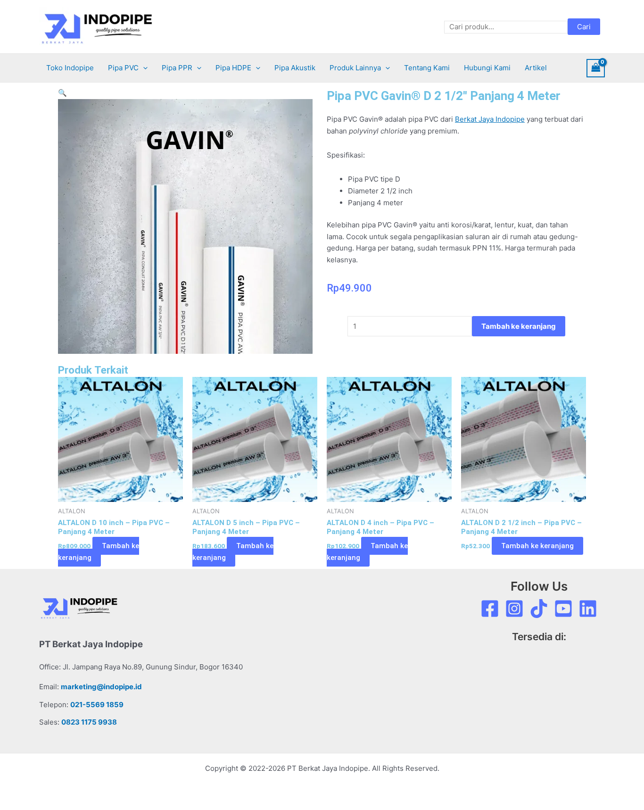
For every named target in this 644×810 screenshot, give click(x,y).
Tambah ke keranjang (518, 326)
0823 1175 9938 (89, 722)
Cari (584, 26)
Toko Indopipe (70, 67)
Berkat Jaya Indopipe (490, 119)
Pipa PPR (177, 67)
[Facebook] (489, 608)
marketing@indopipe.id (101, 686)
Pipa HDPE (233, 67)
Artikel (536, 67)
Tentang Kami (427, 67)
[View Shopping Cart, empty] (595, 68)
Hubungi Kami (487, 67)
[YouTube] (563, 608)
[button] (143, 68)
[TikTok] (538, 608)
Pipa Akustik (294, 67)
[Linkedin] (587, 608)
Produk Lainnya (355, 67)
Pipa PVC (123, 67)
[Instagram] (514, 608)
